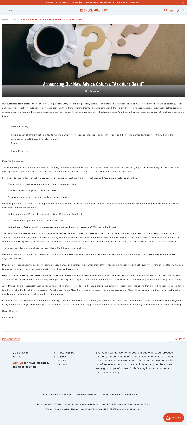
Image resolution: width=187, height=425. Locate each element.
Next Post (179, 339)
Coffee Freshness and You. (94, 178)
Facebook (61, 356)
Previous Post (11, 339)
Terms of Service (111, 395)
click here (82, 248)
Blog (14, 20)
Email (16, 356)
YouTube (60, 364)
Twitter (60, 360)
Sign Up (17, 362)
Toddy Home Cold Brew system (59, 248)
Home (5, 20)
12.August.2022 (95, 91)
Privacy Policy (133, 395)
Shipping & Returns (87, 395)
